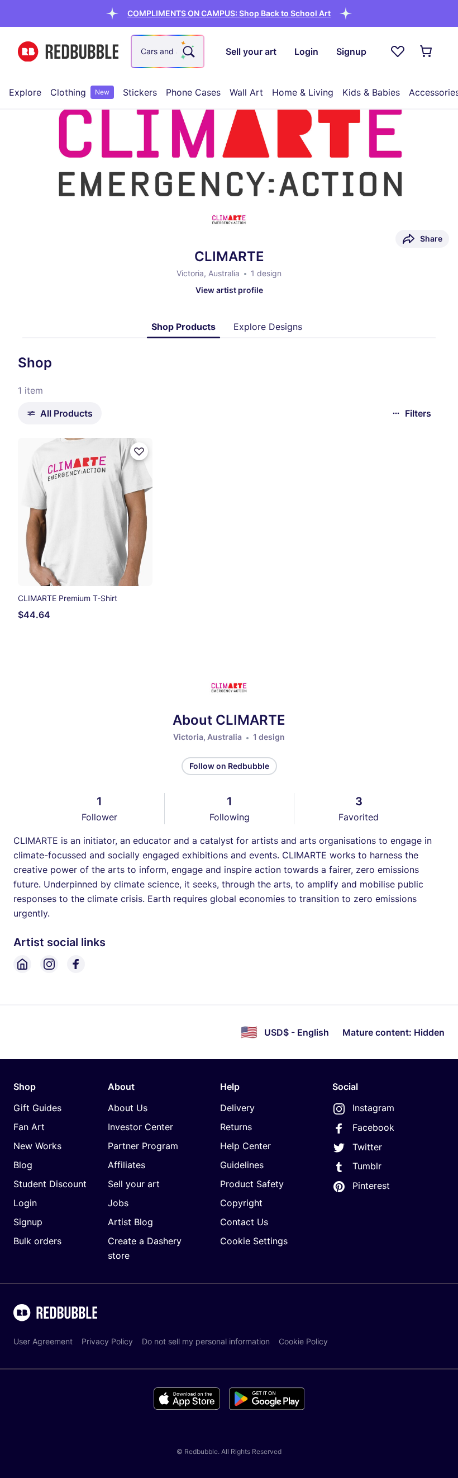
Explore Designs (267, 326)
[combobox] (167, 51)
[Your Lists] (397, 51)
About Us (127, 1107)
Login (25, 1202)
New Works (37, 1145)
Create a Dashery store (145, 1248)
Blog (22, 1164)
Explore (25, 92)
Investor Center (140, 1126)
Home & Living (302, 92)
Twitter (367, 1147)
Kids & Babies (371, 92)
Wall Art (246, 92)
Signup (27, 1221)
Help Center (245, 1145)
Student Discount (50, 1183)
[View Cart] (426, 51)
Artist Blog (130, 1221)
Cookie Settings (254, 1241)
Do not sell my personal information (206, 1341)
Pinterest (371, 1185)
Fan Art (29, 1126)
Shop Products (183, 326)
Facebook (373, 1127)
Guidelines (242, 1164)
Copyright (241, 1202)
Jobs (118, 1202)
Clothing (79, 92)
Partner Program (143, 1145)
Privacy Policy (107, 1341)
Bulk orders (37, 1240)
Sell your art (134, 1183)
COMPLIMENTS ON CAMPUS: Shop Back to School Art (229, 13)
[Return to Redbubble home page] (68, 51)
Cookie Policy (303, 1341)
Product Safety (252, 1183)
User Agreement (43, 1341)
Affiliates (126, 1164)
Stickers (140, 92)
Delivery (237, 1107)
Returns (236, 1126)
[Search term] (187, 51)
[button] (229, 13)
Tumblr (366, 1166)
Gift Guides (37, 1107)
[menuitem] (25, 92)
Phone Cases (193, 92)
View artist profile (229, 290)
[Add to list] (139, 451)
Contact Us (244, 1221)
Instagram (373, 1107)
